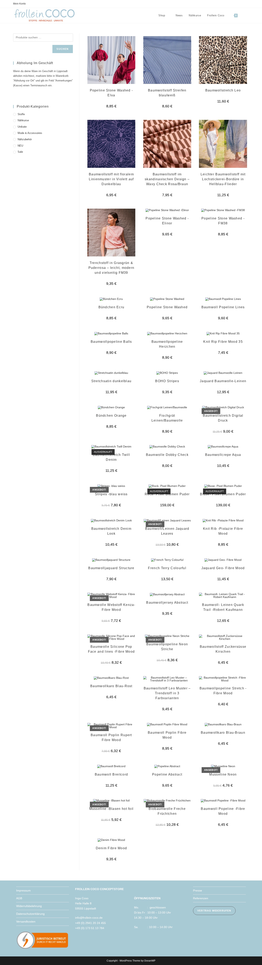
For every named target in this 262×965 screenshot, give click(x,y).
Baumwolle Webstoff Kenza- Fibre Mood (111, 607)
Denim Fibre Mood (111, 848)
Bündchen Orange (111, 415)
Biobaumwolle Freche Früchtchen (167, 811)
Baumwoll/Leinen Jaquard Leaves (167, 531)
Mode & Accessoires (30, 133)
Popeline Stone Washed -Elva (111, 93)
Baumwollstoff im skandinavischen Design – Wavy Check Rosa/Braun (167, 179)
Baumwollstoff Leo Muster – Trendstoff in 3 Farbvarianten (167, 693)
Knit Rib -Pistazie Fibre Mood (223, 531)
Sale (20, 151)
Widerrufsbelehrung (29, 906)
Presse (197, 890)
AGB (19, 898)
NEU (20, 145)
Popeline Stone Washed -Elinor (167, 221)
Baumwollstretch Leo (223, 90)
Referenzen (200, 898)
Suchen (62, 49)
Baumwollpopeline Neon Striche (167, 646)
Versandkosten (25, 921)
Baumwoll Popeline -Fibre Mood (223, 811)
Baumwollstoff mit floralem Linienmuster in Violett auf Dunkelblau (111, 179)
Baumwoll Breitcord (111, 774)
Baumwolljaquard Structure (111, 568)
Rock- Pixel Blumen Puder (167, 494)
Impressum (23, 890)
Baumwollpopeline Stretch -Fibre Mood (223, 691)
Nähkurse (23, 120)
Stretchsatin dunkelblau (111, 381)
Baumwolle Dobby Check (167, 454)
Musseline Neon (223, 774)
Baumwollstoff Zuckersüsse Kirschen (223, 649)
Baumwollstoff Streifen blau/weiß (167, 93)
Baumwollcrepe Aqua (223, 454)
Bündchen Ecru (111, 307)
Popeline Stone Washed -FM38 (223, 221)
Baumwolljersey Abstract (167, 602)
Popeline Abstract (167, 774)
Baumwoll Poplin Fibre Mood (167, 735)
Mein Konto (19, 3)
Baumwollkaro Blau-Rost (111, 686)
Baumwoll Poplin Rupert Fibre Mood (111, 737)
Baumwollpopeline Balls (111, 341)
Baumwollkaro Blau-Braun (223, 732)
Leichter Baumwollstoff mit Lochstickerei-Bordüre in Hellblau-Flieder (223, 179)
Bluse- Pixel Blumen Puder (223, 494)
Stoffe (21, 114)
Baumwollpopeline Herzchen (167, 344)
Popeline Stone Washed (167, 307)
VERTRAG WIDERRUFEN (214, 910)
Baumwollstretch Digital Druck (223, 418)
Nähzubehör (25, 139)
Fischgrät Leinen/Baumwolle (167, 418)
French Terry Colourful (167, 568)
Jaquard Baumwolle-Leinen (223, 381)
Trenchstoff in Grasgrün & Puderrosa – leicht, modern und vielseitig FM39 (111, 267)
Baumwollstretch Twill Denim (111, 457)
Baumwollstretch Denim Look (111, 531)
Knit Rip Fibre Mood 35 (223, 341)
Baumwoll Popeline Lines (223, 307)
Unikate (22, 126)
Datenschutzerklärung (30, 913)
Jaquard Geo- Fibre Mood (223, 568)
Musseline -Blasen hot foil (111, 808)
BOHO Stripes (167, 381)
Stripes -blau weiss (111, 494)
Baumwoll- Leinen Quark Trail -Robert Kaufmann (223, 607)
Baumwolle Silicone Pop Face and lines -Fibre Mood (111, 649)
